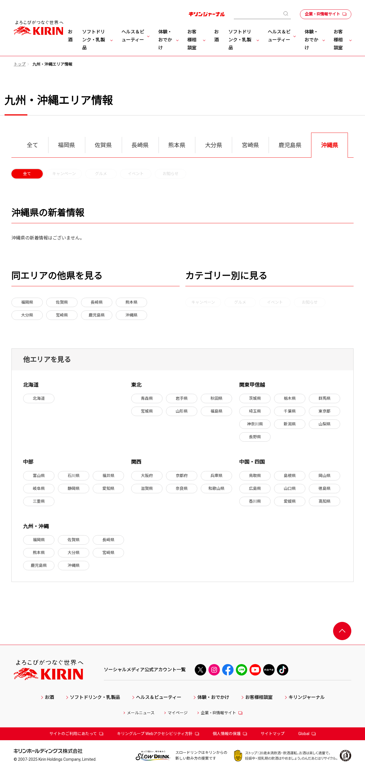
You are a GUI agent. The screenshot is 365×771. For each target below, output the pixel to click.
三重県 (39, 501)
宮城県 (147, 411)
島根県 (290, 475)
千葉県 (290, 411)
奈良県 (182, 488)
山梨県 (324, 424)
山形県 (182, 411)
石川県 (74, 475)
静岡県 (74, 488)
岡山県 (324, 475)
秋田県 (216, 398)
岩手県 (182, 398)
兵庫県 (216, 475)
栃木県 (290, 398)
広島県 (255, 488)
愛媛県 (290, 501)
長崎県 (97, 302)
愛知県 (108, 488)
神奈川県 (255, 424)
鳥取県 (255, 475)
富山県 (39, 475)
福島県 (216, 411)
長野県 (255, 437)
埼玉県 (255, 411)
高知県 (324, 501)
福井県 (108, 475)
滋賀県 (147, 488)
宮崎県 (62, 315)
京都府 (182, 475)
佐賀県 (62, 302)
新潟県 (290, 424)
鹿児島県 (97, 315)
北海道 (39, 398)
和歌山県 (216, 488)
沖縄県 (131, 315)
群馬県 (324, 398)
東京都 (324, 411)
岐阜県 (39, 488)
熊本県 (131, 302)
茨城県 (255, 398)
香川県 (255, 501)
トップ (20, 64)
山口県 (290, 488)
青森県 (147, 398)
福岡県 (27, 302)
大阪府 (147, 475)
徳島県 (324, 488)
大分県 (27, 315)
